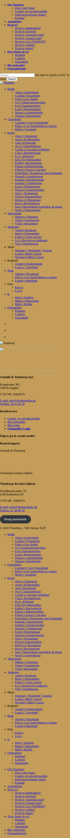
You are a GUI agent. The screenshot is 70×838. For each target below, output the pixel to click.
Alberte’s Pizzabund (27, 719)
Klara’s (19, 732)
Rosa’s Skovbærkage (27, 648)
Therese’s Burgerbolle (28, 561)
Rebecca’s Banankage (28, 645)
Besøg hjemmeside (15, 519)
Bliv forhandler (16, 421)
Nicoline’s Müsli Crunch (29, 702)
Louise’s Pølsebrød (26, 726)
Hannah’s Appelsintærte (29, 621)
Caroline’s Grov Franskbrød (31, 568)
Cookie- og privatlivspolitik (23, 418)
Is (8, 739)
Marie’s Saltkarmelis (27, 746)
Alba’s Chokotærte (26, 581)
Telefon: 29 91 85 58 (12, 404)
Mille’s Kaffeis (23, 749)
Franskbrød (14, 564)
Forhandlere (14, 752)
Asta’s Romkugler (25, 588)
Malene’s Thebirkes (26, 662)
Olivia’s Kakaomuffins (28, 642)
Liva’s (18, 736)
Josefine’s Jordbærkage (28, 628)
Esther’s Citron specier (28, 682)
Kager (11, 578)
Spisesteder (21, 763)
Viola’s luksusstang (26, 668)
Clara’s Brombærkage (28, 598)
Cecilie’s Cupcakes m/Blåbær (32, 594)
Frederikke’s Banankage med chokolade (38, 618)
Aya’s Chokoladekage (28, 591)
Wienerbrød (14, 658)
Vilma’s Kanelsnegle (27, 665)
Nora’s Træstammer (26, 638)
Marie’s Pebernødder (27, 679)
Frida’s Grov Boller (26, 544)
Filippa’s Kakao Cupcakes (30, 615)
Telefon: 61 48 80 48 (12, 510)
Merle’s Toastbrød (25, 574)
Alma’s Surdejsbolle (27, 537)
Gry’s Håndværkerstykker (30, 547)
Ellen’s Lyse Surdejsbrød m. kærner (36, 571)
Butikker (20, 756)
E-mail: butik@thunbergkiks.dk (18, 507)
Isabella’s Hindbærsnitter (29, 625)
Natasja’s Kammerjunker (29, 635)
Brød (10, 716)
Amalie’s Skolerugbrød (28, 709)
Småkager (13, 672)
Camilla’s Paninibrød (27, 541)
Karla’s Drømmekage (27, 631)
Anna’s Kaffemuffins (27, 584)
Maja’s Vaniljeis (24, 742)
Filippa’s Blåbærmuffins (29, 611)
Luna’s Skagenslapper (28, 554)
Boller (11, 534)
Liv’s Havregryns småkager (31, 685)
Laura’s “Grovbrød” (27, 712)
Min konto (13, 425)
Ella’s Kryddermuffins (28, 605)
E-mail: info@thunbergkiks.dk (18, 400)
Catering (20, 759)
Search (12, 79)
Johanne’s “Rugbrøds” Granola (33, 695)
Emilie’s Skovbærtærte (28, 608)
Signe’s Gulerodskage (28, 655)
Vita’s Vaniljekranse (26, 689)
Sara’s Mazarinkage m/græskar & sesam (38, 652)
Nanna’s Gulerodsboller (29, 557)
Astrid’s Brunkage (25, 675)
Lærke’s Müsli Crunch (28, 699)
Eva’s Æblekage (24, 601)
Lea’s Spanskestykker (28, 551)
